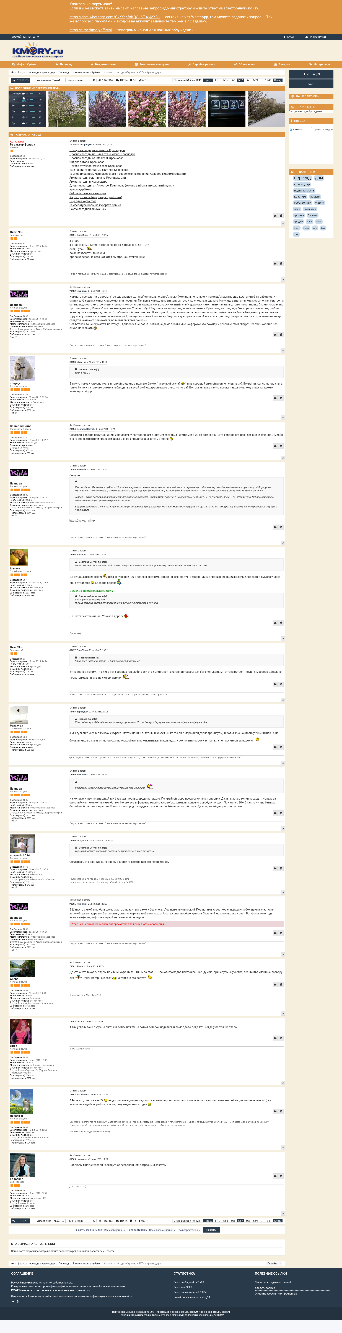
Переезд (64, 72)
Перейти (273, 1263)
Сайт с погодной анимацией (87, 209)
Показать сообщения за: (88, 1229)
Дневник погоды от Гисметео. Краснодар (96, 185)
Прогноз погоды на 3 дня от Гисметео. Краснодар (102, 154)
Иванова (16, 305)
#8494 (72, 429)
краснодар (302, 184)
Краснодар (310, 209)
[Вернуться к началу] (283, 223)
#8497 (72, 650)
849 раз (30, 885)
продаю (298, 221)
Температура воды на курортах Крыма (95, 205)
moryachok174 (20, 855)
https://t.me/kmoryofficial (90, 30)
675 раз (29, 450)
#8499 (72, 774)
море (297, 209)
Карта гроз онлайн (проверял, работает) (95, 197)
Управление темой (49, 80)
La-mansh (16, 1179)
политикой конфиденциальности (94, 1296)
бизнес (306, 228)
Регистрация (318, 36)
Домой (17, 36)
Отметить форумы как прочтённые (276, 1293)
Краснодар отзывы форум (214, 1311)
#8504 (72, 1094)
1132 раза (30, 1006)
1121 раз (30, 882)
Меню (27, 36)
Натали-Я (16, 1115)
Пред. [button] (208, 80)
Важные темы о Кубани (86, 72)
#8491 (72, 235)
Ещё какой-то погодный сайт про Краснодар (98, 170)
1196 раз (30, 1140)
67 (144, 80)
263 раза (30, 1206)
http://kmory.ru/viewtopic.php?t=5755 (114, 882)
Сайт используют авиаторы (87, 193)
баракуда (16, 725)
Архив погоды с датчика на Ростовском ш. (97, 177)
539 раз (29, 407)
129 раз (30, 166)
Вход (290, 36)
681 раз (30, 453)
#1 (70, 144)
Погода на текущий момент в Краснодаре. (97, 150)
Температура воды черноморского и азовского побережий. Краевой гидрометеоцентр (127, 173)
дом (319, 177)
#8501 (72, 904)
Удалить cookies (265, 1288)
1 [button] (215, 80)
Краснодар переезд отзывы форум (177, 1311)
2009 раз (31, 1009)
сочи (315, 228)
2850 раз (31, 410)
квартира (300, 196)
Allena (14, 979)
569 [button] (255, 80)
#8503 (72, 1021)
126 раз (29, 256)
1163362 (107, 80)
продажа (299, 215)
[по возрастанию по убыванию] (189, 1230)
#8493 (72, 362)
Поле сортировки (138, 1229)
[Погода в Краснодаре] (311, 125)
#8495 (72, 469)
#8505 (72, 1159)
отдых (309, 222)
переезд (302, 177)
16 (134, 80)
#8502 (72, 966)
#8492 (72, 291)
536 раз (30, 750)
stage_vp (16, 383)
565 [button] (225, 80)
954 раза (31, 1143)
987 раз (30, 596)
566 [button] (233, 80)
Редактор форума (22, 144)
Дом (323, 228)
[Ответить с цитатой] (275, 215)
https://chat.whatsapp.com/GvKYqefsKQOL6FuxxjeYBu (114, 17)
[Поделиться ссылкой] (281, 215)
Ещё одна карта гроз (82, 201)
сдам (296, 234)
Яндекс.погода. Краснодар (86, 162)
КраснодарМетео (80, 189)
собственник (302, 202)
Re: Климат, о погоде (79, 287)
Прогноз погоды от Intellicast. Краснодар (96, 158)
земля (319, 222)
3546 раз (30, 1075)
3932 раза (31, 1078)
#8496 (72, 554)
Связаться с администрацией (273, 1282)
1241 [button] (268, 80)
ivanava (15, 568)
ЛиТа (13, 1046)
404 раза (31, 1209)
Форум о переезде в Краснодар (36, 72)
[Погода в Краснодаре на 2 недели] (323, 130)
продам (315, 196)
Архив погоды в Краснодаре (88, 181)
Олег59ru (16, 232)
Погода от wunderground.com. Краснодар (95, 166)
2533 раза (30, 332)
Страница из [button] (188, 80)
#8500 (72, 840)
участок (319, 202)
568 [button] (248, 80)
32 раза (30, 259)
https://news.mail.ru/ (82, 520)
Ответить (23, 80)
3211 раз (31, 334)
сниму (296, 228)
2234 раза (30, 593)
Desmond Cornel (21, 426)
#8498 (72, 711)
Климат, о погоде (78, 141)
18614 (123, 80)
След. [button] (277, 80)
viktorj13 (205, 1297)
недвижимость (304, 190)
